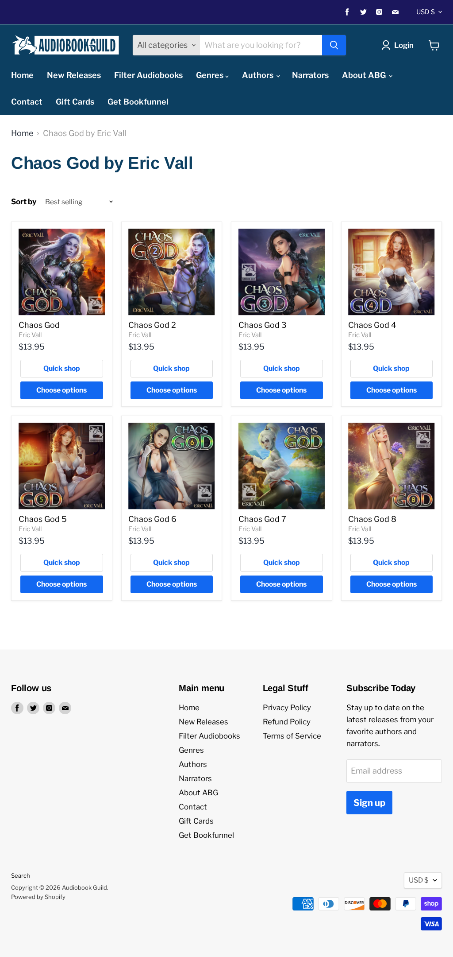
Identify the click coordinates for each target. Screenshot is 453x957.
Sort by (24, 202)
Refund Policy (287, 721)
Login (404, 45)
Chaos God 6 (152, 519)
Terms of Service (292, 735)
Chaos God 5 (43, 519)
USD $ (425, 12)
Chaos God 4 (372, 325)
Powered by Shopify (38, 896)
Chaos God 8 (372, 519)
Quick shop (61, 368)
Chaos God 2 (152, 325)
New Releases (74, 75)
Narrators (310, 75)
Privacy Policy (287, 707)
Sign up (369, 802)
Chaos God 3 (262, 325)
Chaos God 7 (262, 519)
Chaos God (39, 325)
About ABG (365, 75)
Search (20, 875)
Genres (210, 75)
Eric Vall (30, 335)
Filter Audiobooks (148, 75)
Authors (258, 75)
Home (22, 75)
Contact (26, 101)
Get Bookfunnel (138, 101)
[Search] (334, 45)
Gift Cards (75, 101)
